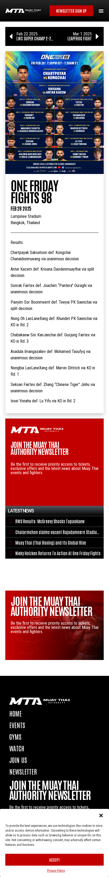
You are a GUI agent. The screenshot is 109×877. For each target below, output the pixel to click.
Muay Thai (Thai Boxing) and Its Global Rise (50, 542)
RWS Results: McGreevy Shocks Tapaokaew (49, 521)
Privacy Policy (56, 871)
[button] (101, 815)
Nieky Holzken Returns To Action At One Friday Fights (58, 553)
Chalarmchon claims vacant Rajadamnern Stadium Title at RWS (57, 534)
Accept (54, 859)
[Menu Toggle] (101, 10)
